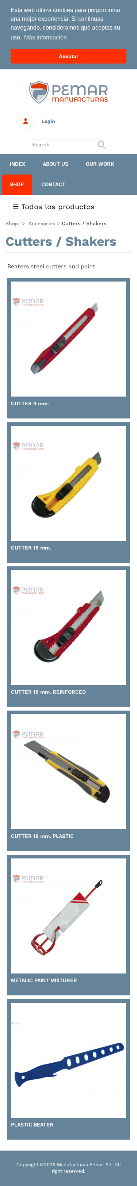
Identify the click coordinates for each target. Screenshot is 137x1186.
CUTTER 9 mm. (30, 403)
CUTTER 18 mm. (31, 548)
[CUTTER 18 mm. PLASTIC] (68, 771)
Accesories (41, 223)
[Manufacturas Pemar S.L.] (68, 92)
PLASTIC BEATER (32, 1125)
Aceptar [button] (68, 56)
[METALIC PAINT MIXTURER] (68, 915)
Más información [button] (45, 37)
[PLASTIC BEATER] (68, 1060)
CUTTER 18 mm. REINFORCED (48, 692)
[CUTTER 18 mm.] (68, 483)
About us (55, 164)
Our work (100, 164)
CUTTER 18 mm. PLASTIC (42, 836)
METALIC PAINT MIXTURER (44, 980)
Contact (53, 184)
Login (45, 121)
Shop (17, 184)
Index (17, 164)
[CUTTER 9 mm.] (68, 339)
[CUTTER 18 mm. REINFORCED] (68, 627)
